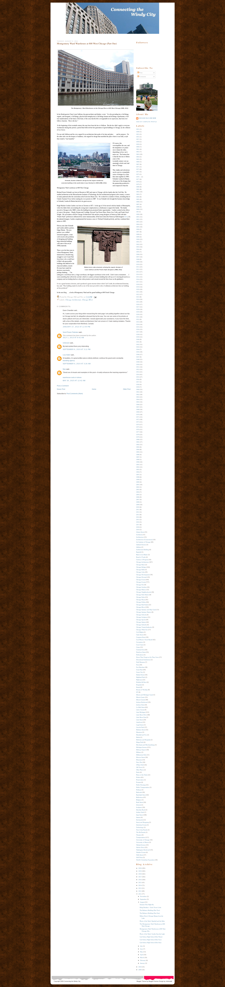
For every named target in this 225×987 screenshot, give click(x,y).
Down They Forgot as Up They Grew (147, 657)
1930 (137, 314)
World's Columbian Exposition (145, 860)
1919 (137, 287)
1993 (137, 469)
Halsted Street (140, 675)
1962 (137, 394)
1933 (137, 322)
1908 (137, 259)
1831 (137, 129)
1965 (137, 402)
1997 (137, 474)
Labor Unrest (140, 710)
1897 (137, 232)
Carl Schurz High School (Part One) (150, 942)
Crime (138, 647)
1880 (137, 187)
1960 (137, 389)
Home (94, 389)
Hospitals (139, 685)
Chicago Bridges (141, 567)
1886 (137, 202)
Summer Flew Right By (147, 904)
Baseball (138, 552)
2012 (137, 512)
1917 (137, 282)
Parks (137, 772)
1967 (137, 407)
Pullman (138, 790)
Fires (137, 665)
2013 (137, 514)
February (143, 960)
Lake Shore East (141, 717)
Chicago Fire (140, 584)
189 (137, 212)
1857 (137, 139)
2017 (137, 524)
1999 (137, 479)
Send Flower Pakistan (70, 332)
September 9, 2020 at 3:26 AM (77, 364)
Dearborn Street (141, 652)
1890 (137, 214)
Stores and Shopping (142, 822)
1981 (137, 442)
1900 (137, 239)
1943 (137, 347)
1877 (137, 179)
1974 (137, 424)
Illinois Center (140, 697)
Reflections (139, 797)
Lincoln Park (140, 727)
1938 (137, 334)
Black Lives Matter (142, 554)
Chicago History (141, 589)
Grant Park (139, 669)
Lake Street (139, 720)
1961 (137, 392)
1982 (137, 444)
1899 (137, 237)
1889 (137, 209)
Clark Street (139, 635)
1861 (137, 149)
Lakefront (139, 722)
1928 (137, 309)
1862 (137, 151)
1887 (137, 204)
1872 (137, 169)
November (143, 896)
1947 (137, 357)
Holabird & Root (141, 682)
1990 (137, 462)
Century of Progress (142, 559)
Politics (138, 777)
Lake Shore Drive (141, 715)
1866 (137, 161)
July (141, 946)
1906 (137, 254)
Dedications (139, 655)
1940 (137, 339)
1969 (137, 412)
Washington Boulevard (143, 850)
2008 (137, 502)
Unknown (66, 343)
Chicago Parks (140, 597)
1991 (137, 464)
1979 (137, 437)
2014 (137, 517)
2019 (137, 529)
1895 (137, 227)
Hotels (138, 687)
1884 (137, 197)
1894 (137, 224)
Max (64, 369)
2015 (137, 519)
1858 (137, 141)
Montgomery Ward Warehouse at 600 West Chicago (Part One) (87, 43)
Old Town (139, 767)
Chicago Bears (140, 564)
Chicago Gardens (141, 587)
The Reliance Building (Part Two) (150, 910)
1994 (137, 472)
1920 (137, 289)
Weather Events (140, 852)
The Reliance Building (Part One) (150, 913)
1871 (137, 167)
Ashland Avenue (141, 544)
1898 (137, 234)
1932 (137, 319)
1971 (137, 417)
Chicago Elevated (141, 577)
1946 (137, 354)
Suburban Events (141, 825)
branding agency (69, 360)
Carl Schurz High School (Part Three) (151, 937)
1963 (137, 397)
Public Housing (140, 785)
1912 (137, 269)
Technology (139, 827)
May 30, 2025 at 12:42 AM (74, 381)
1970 (137, 414)
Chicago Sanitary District (143, 612)
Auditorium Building (142, 549)
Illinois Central (140, 700)
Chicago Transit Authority (144, 627)
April (141, 954)
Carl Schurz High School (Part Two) (150, 939)
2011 (137, 509)
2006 (137, 497)
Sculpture (139, 807)
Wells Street (139, 855)
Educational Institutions (143, 659)
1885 (137, 199)
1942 (137, 344)
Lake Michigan (140, 712)
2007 (137, 499)
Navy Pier (139, 762)
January (142, 963)
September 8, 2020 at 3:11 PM (77, 349)
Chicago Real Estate (142, 604)
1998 (137, 477)
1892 (137, 219)
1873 (137, 171)
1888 (137, 207)
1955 (137, 377)
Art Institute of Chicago (143, 542)
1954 (137, 374)
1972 (137, 419)
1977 (137, 432)
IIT (137, 692)
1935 (137, 327)
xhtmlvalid (169, 981)
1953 (137, 372)
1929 (137, 312)
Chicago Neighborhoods (143, 592)
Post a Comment (63, 386)
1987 (137, 457)
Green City (139, 672)
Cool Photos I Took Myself (144, 639)
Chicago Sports (140, 619)
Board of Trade (140, 557)
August (142, 902)
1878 (137, 182)
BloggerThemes (153, 981)
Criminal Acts (140, 649)
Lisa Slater (66, 355)
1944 (137, 349)
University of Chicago (142, 840)
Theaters (138, 835)
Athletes (138, 547)
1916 (137, 279)
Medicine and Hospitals (143, 740)
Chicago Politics (141, 602)
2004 (137, 492)
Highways (139, 679)
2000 (137, 482)
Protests (138, 782)
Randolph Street (141, 795)
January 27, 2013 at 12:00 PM (76, 327)
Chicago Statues (141, 622)
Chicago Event (140, 579)
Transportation (140, 837)
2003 (137, 489)
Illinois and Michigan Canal (144, 695)
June (141, 949)
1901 (137, 242)
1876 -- (138, 177)
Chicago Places (140, 599)
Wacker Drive (140, 847)
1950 (137, 364)
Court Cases (139, 645)
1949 (137, 362)
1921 (137, 292)
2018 (137, 527)
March (142, 957)
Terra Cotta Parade (141, 830)
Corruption (139, 642)
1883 (137, 194)
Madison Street (140, 730)
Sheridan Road (140, 810)
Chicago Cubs (140, 572)
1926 (137, 304)
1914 (137, 274)
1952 (137, 369)
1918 (137, 284)
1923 (137, 297)
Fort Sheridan (140, 667)
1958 (137, 384)
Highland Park (140, 677)
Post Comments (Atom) (75, 394)
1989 (137, 459)
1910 (137, 264)
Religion (138, 800)
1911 (137, 267)
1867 (137, 164)
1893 (137, 222)
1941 (137, 342)
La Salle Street (140, 707)
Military (138, 752)
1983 (137, 447)
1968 (137, 409)
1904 (137, 249)
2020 (140, 868)
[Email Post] (95, 297)
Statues (138, 817)
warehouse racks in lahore (72, 377)
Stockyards (139, 820)
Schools (138, 805)
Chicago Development (143, 574)
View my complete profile (146, 121)
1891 (137, 217)
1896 (137, 229)
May (141, 952)
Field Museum (140, 662)
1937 (137, 332)
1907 (137, 257)
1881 (137, 189)
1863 (137, 154)
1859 (137, 144)
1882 (137, 192)
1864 (137, 157)
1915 (137, 277)
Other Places (140, 770)
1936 (137, 329)
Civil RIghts (139, 632)
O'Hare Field (140, 765)
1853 (137, 134)
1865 (137, 159)
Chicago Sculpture (141, 617)
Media (138, 737)
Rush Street (139, 802)
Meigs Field (139, 742)
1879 (137, 184)
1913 (137, 272)
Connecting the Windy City (72, 981)
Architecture (140, 537)
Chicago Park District (142, 594)
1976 (137, 429)
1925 (137, 302)
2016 (137, 522)
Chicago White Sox (142, 629)
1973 (137, 422)
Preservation (140, 780)
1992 (137, 467)
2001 (137, 484)
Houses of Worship (142, 689)
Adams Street (140, 532)
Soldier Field (140, 812)
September (143, 899)
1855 (137, 137)
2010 (137, 507)
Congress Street (140, 637)
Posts (140, 72)
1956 (137, 379)
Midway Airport (141, 750)
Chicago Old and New (147, 118)
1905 (137, 252)
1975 (137, 427)
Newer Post (61, 389)
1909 (137, 262)
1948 (137, 359)
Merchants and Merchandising (145, 745)
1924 (137, 299)
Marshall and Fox (141, 735)
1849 (137, 131)
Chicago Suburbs (141, 625)
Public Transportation (142, 787)
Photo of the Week (141, 775)
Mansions (139, 732)
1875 (137, 174)
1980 (137, 439)
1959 (137, 387)
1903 (137, 247)
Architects (139, 534)
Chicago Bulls (140, 569)
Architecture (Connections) (144, 539)
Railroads (139, 792)
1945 (137, 352)
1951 (137, 367)
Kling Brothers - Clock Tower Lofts (150, 907)
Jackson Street (140, 705)
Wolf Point (139, 857)
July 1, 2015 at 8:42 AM (73, 337)
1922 (137, 294)
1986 (137, 454)
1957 (137, 382)
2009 (137, 504)
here (126, 217)
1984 (137, 449)
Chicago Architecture (73, 299)
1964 (137, 399)
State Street (139, 815)
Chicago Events (141, 582)
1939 (137, 337)
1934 (137, 324)
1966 (137, 404)
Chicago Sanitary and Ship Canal (146, 609)
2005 (137, 494)
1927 (137, 307)
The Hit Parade (140, 832)
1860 (137, 147)
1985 (137, 452)
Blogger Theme (141, 981)
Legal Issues (139, 725)
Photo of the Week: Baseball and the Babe (152, 921)
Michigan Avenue (141, 747)
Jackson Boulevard (142, 702)
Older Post (126, 389)
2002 (137, 487)
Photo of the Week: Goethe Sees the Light (152, 934)
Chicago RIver (87, 299)
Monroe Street (140, 757)
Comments (142, 76)
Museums (139, 760)
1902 (137, 244)
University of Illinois (142, 842)
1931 (137, 317)
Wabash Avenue (141, 845)
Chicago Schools (141, 614)
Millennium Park (141, 755)
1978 (137, 434)
